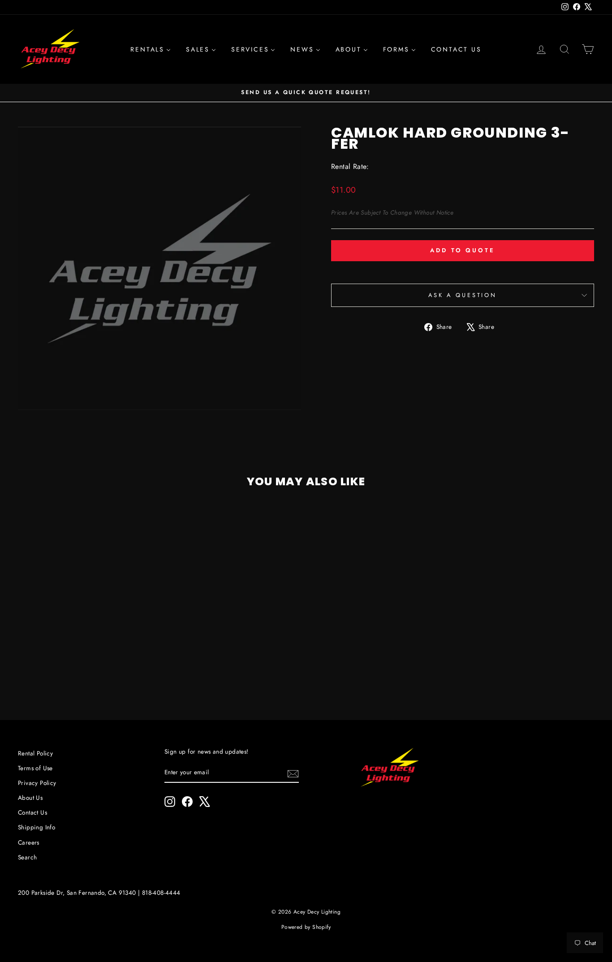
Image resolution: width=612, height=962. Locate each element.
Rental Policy (35, 753)
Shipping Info (36, 827)
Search (27, 857)
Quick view (86, 634)
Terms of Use (35, 768)
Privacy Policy (37, 782)
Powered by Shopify (306, 927)
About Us (30, 797)
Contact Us (32, 812)
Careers (28, 842)
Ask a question (462, 295)
